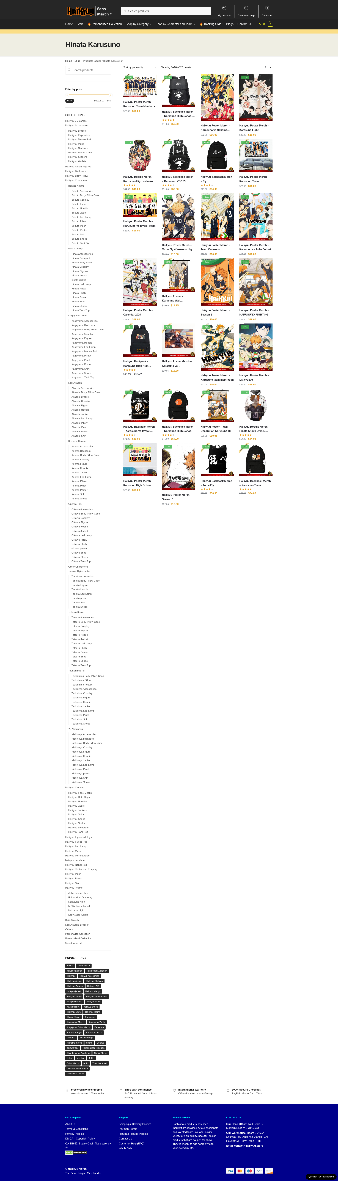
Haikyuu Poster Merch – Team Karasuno (215, 247)
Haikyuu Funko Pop (76, 841)
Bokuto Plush (79, 225)
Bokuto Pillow (79, 221)
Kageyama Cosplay (82, 334)
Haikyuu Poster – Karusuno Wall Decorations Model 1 (175, 299)
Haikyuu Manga (93, 991)
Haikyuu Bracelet (77, 130)
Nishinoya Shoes (81, 782)
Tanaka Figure (80, 585)
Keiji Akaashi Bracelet (77, 924)
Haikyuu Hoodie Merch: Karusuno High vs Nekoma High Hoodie (139, 179)
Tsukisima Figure (81, 697)
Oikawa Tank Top (81, 561)
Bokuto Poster (79, 230)
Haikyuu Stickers (77, 156)
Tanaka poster (79, 598)
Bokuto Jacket (79, 212)
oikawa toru (72, 1048)
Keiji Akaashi (75, 382)
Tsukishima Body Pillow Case (88, 675)
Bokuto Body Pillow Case (85, 195)
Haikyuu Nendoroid (76, 864)
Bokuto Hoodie (80, 208)
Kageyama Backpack (83, 325)
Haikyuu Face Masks (80, 792)
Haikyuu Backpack (75, 171)
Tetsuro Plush (79, 647)
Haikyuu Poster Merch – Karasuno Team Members (139, 104)
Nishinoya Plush (80, 769)
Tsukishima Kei (76, 670)
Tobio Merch (73, 1063)
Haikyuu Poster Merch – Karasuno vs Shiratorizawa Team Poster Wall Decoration (177, 364)
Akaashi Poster (80, 431)
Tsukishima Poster (82, 684)
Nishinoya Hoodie (81, 756)
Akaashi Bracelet (81, 396)
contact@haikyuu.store (248, 1145)
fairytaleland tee (75, 971)
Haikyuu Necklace (78, 148)
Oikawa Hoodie (80, 526)
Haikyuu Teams (74, 887)
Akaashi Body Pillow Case (86, 392)
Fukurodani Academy (97, 971)
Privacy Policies (74, 1133)
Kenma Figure (79, 463)
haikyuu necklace (75, 860)
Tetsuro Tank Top (81, 665)
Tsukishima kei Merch (77, 1068)
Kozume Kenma (77, 441)
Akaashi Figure (80, 405)
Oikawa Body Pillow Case (86, 513)
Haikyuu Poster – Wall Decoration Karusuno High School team (217, 429)
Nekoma (71, 1037)
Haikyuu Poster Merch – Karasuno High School (138, 483)
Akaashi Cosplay (81, 401)
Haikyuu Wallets (77, 161)
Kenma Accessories (83, 446)
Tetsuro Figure (80, 630)
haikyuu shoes (91, 1007)
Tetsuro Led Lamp (82, 643)
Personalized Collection (78, 938)
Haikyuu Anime (74, 981)
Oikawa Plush (79, 544)
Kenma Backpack (81, 450)
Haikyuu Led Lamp (75, 846)
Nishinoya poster (81, 773)
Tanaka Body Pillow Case (86, 580)
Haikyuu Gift (93, 986)
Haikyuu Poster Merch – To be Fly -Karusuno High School (178, 248)
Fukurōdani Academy (80, 897)
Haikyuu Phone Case (80, 152)
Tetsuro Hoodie (80, 634)
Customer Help (246, 15)
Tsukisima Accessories (84, 688)
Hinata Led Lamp (81, 284)
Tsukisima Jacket (81, 706)
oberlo (89, 1043)
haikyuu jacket (74, 991)
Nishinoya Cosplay (82, 747)
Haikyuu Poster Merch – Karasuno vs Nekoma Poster (215, 128)
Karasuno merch (94, 1032)
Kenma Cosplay (80, 459)
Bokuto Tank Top (81, 243)
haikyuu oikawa (74, 1001)
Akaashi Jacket (80, 414)
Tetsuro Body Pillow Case (86, 621)
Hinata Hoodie (79, 275)
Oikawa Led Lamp (82, 535)
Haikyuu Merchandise (77, 855)
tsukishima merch (75, 1073)
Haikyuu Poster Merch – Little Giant (254, 377)
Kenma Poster (79, 489)
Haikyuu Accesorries (76, 125)
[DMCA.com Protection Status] (76, 1152)
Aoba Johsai (84, 965)
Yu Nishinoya (75, 729)
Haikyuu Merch (73, 851)
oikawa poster (79, 548)
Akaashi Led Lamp (82, 418)
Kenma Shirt (78, 494)
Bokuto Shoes (79, 238)
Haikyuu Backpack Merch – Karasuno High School (177, 428)
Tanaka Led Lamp (82, 593)
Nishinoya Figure (81, 751)
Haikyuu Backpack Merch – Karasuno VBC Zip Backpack (177, 179)
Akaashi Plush (79, 427)
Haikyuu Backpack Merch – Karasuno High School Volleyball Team (177, 114)
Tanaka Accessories (83, 576)
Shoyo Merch (100, 1053)
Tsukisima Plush (80, 714)
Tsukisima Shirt (80, 719)
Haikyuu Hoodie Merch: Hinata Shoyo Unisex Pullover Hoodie (253, 429)
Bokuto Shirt (78, 234)
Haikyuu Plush (73, 873)
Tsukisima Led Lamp (83, 710)
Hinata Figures (80, 271)
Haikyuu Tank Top (78, 831)
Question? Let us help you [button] (321, 1177)
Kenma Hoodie (80, 468)
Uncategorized (73, 943)
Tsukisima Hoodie (81, 702)
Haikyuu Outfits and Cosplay (81, 869)
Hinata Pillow (79, 288)
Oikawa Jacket (80, 531)
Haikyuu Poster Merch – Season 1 (215, 312)
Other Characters (78, 566)
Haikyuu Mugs (76, 143)
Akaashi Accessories (83, 388)
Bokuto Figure (79, 204)
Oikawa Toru (75, 503)
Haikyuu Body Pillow (76, 175)
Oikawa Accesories (82, 509)
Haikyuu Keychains (79, 135)
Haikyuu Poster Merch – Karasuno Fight (254, 127)
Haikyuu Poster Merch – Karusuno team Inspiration (217, 377)
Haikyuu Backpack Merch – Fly (216, 178)
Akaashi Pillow (79, 422)
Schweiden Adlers (78, 914)
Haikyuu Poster (73, 878)
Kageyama (90, 1017)
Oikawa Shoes (80, 557)
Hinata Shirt (78, 301)
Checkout (267, 15)
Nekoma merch (74, 1043)
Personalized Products (94, 1048)
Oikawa (100, 1043)
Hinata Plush (79, 292)
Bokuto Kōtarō (76, 185)
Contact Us (125, 1138)
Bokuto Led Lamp (81, 217)
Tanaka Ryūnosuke (79, 571)
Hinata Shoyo (75, 248)
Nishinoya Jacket (81, 760)
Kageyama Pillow (81, 355)
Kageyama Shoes (81, 373)
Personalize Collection (77, 933)
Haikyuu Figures (75, 986)
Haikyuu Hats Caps (79, 797)
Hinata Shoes (79, 306)
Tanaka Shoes (79, 606)
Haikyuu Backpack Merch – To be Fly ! (216, 483)
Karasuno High (76, 901)
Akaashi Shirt (79, 435)
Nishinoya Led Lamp (83, 764)
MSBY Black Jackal (79, 906)
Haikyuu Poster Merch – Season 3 (177, 496)
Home (68, 61)
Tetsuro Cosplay (81, 626)
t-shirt (69, 1058)
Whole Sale (125, 1148)
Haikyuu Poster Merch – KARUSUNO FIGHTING (254, 312)
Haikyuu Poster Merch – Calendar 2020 (138, 312)
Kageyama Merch (75, 1022)
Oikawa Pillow (79, 539)
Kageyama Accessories (85, 320)
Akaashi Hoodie (80, 409)
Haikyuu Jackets (77, 810)
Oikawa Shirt (79, 552)
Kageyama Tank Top (83, 377)
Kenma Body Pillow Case (86, 455)
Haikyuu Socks (76, 823)
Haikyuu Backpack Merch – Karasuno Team (255, 483)
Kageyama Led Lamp (84, 346)
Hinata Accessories (82, 253)
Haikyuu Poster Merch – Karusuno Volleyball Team (139, 223)
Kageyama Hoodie (82, 342)
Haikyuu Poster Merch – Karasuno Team (254, 178)
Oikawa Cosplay (81, 517)
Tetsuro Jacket (80, 639)
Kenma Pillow (79, 481)
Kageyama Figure (82, 338)
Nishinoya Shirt (80, 777)
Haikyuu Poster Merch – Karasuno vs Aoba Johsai (255, 247)
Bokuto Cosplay (80, 199)
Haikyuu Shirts (76, 814)
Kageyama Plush (81, 360)
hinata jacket (79, 279)
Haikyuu (71, 976)
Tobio (91, 1058)
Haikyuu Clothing (74, 787)
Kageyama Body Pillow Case (88, 329)
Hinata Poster (79, 297)
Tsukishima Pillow (81, 680)
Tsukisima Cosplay (82, 693)
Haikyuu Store (73, 883)
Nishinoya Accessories (84, 734)
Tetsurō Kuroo (76, 612)
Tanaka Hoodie (80, 589)
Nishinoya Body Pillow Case (87, 743)
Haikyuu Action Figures (78, 166)
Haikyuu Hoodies (77, 801)
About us (70, 1123)
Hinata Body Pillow (82, 262)
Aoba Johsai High (78, 893)
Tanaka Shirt (79, 602)
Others (69, 929)
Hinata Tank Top (81, 310)
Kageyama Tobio (77, 315)
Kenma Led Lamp (82, 476)
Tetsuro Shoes (80, 660)
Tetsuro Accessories (83, 617)
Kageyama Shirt (80, 368)
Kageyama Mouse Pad (84, 351)
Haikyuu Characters (76, 180)
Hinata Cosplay (80, 266)
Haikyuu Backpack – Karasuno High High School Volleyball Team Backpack (137, 364)
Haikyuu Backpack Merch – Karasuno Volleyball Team (139, 429)
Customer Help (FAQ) (131, 1143)
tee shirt (80, 1058)
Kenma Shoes (79, 498)
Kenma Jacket (79, 472)
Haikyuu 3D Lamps (76, 120)
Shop (77, 61)
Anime (70, 965)
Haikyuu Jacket (76, 805)
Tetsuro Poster (80, 652)
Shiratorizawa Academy (78, 1053)
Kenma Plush (79, 485)
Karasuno (99, 1027)
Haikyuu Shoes (76, 818)
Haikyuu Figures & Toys (78, 837)
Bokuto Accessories (82, 191)
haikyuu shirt (73, 1007)
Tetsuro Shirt (79, 656)
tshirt (85, 1063)
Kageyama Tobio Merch (78, 1027)
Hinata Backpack (81, 258)
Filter (69, 100)
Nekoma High (76, 910)
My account (224, 15)
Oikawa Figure (80, 522)
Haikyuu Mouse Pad (79, 139)
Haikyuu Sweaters (78, 827)
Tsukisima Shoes (81, 723)
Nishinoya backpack (83, 738)
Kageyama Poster (82, 364)
